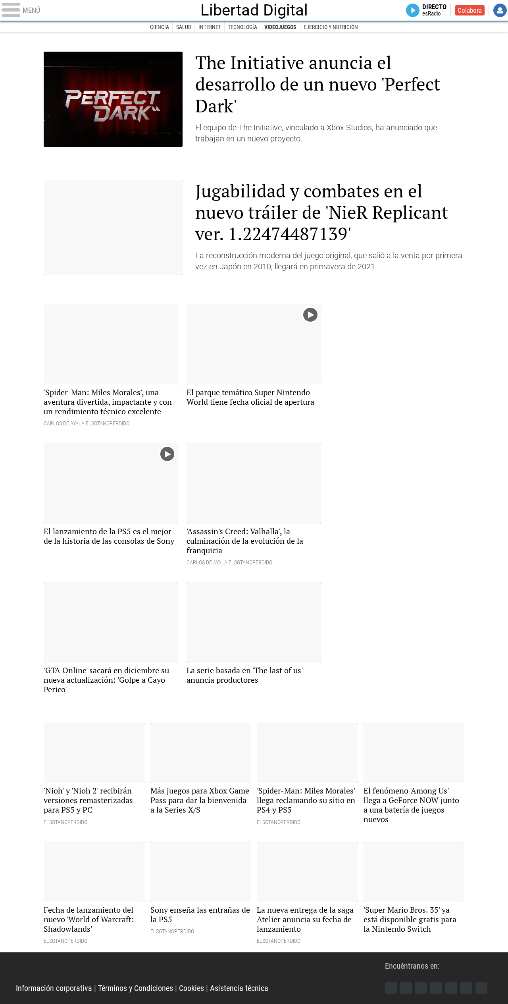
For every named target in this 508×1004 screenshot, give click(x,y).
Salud (183, 27)
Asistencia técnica (239, 988)
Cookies (191, 988)
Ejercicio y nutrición (331, 27)
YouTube (436, 988)
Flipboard (451, 988)
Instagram (421, 988)
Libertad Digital (254, 10)
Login (500, 10)
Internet (209, 27)
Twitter (406, 988)
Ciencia (159, 27)
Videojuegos (280, 27)
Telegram (466, 988)
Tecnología (242, 27)
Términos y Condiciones (135, 988)
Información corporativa (54, 988)
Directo (434, 10)
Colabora (470, 10)
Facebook (391, 988)
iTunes (481, 988)
